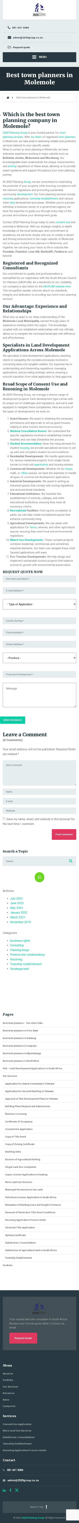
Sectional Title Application (20, 1227)
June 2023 (17, 903)
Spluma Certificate (15, 1235)
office (24, 473)
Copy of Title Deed (15, 1136)
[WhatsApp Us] (39, 877)
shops (68, 468)
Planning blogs (19, 950)
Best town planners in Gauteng (19, 1038)
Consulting (17, 945)
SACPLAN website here (57, 286)
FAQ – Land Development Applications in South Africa (32, 1068)
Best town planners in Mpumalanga (22, 1053)
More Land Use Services (18, 1182)
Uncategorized (19, 969)
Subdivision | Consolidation (20, 1242)
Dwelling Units (13, 1151)
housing (24, 447)
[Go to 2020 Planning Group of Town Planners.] (8, 98)
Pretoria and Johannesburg (27, 954)
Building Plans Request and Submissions (27, 1106)
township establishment (44, 198)
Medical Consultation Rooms (28, 431)
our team (36, 136)
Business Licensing (16, 1113)
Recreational (18, 510)
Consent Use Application (19, 1129)
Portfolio (8, 1265)
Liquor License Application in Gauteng (26, 1174)
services (18, 136)
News (6, 1399)
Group (27, 181)
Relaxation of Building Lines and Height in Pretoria (33, 1204)
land (12, 202)
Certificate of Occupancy (18, 1121)
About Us (8, 1373)
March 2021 (17, 917)
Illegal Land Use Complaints (20, 1167)
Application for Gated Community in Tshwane (30, 1083)
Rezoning (16, 959)
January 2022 (18, 912)
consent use (62, 222)
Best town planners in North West (21, 1061)
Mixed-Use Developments (26, 539)
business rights (20, 940)
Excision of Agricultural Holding (22, 1159)
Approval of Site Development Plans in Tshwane (31, 1098)
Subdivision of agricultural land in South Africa (31, 1250)
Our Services (10, 1076)
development (25, 194)
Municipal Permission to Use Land (24, 1189)
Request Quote (23, 1338)
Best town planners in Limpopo (20, 1045)
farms (33, 527)
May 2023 (16, 908)
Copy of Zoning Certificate (20, 1144)
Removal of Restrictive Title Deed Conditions (30, 1212)
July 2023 (16, 898)
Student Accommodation (25, 443)
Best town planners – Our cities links (23, 1023)
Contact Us (9, 1406)
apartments (41, 464)
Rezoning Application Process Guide (25, 1220)
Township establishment (26, 964)
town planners (66, 136)
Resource (8, 1393)
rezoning (8, 198)
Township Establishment (18, 1257)
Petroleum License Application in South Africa (30, 1197)
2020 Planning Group (15, 132)
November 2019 (20, 922)
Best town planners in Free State (20, 1030)
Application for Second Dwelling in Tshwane (29, 1091)
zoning (12, 166)
